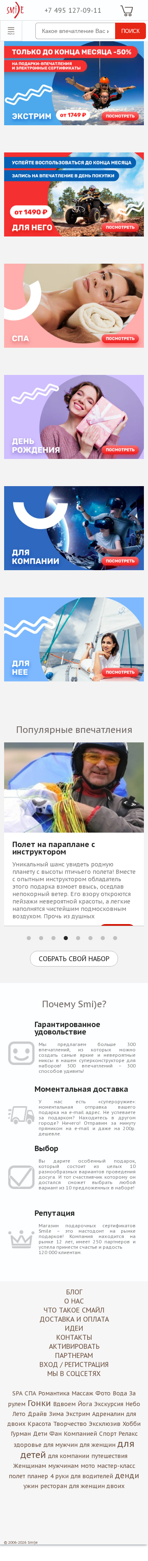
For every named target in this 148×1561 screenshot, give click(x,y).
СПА (30, 1393)
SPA (17, 1393)
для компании (68, 1456)
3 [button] (53, 938)
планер (37, 1476)
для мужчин (61, 1445)
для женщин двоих (97, 1486)
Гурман (21, 1433)
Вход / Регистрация (74, 1364)
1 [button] (29, 938)
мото (88, 1466)
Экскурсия (108, 1404)
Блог (74, 1292)
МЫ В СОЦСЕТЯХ (74, 1373)
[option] (74, 834)
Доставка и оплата (74, 1319)
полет (17, 1476)
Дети (40, 1433)
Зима (56, 1414)
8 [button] (115, 938)
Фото (103, 1393)
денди (127, 1475)
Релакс (128, 1433)
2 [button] (41, 938)
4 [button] (66, 938)
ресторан (53, 1486)
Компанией (80, 1433)
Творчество (70, 1424)
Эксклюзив (104, 1424)
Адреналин (108, 1414)
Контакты (74, 1337)
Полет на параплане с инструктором (53, 848)
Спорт (107, 1433)
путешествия (109, 1456)
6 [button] (90, 938)
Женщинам (29, 1466)
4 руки (59, 1476)
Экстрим (78, 1414)
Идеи (74, 1328)
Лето (18, 1414)
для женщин (98, 1445)
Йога (85, 1404)
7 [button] (103, 938)
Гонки (39, 1403)
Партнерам (74, 1355)
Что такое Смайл (74, 1310)
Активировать (74, 1346)
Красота (39, 1424)
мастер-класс (116, 1466)
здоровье (28, 1445)
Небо (132, 1404)
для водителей (92, 1476)
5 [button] (78, 938)
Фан (55, 1433)
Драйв (37, 1414)
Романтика (53, 1393)
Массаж (82, 1393)
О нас (74, 1301)
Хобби (132, 1424)
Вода (120, 1393)
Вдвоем (64, 1404)
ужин (30, 1486)
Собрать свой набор (74, 959)
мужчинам (63, 1466)
